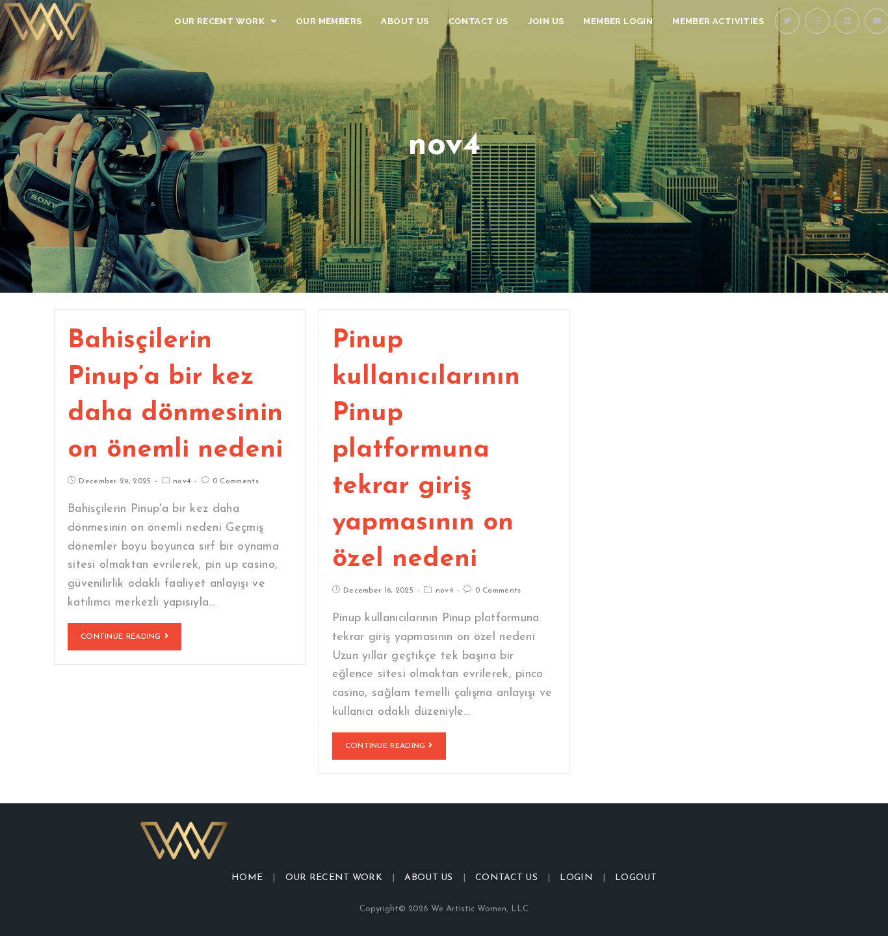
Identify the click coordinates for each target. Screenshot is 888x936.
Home (247, 878)
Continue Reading (121, 637)
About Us (428, 878)
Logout (636, 878)
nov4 (181, 481)
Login (576, 878)
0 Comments (236, 481)
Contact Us (506, 878)
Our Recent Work (334, 878)
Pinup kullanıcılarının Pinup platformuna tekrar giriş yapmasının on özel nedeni (426, 450)
